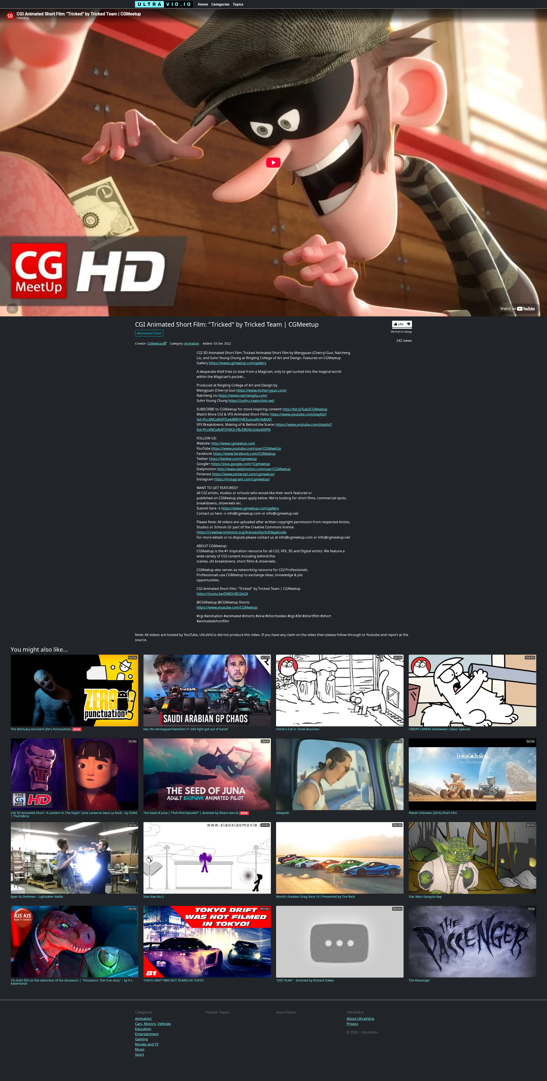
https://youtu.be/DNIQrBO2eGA (222, 593)
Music (140, 1049)
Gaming (141, 1039)
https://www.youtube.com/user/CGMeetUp (246, 448)
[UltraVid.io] (164, 4)
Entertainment (147, 1034)
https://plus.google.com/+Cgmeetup (240, 463)
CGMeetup (155, 343)
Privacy (352, 1023)
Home (203, 4)
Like (400, 324)
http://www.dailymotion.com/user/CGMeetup (254, 469)
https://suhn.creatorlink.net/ (251, 400)
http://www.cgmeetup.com (233, 443)
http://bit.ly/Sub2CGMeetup (305, 409)
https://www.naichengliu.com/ (242, 395)
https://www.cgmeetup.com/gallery (237, 363)
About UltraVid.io (360, 1018)
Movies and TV (147, 1044)
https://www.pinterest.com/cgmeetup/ (243, 474)
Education (143, 1029)
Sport (139, 1054)
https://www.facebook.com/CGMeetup (244, 453)
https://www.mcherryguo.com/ (261, 390)
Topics (238, 4)
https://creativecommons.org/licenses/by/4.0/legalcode (241, 532)
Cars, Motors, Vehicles (153, 1023)
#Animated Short (149, 333)
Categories (220, 4)
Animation (191, 343)
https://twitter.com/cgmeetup (233, 458)
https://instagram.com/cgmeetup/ (242, 479)
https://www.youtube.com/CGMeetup (227, 607)
